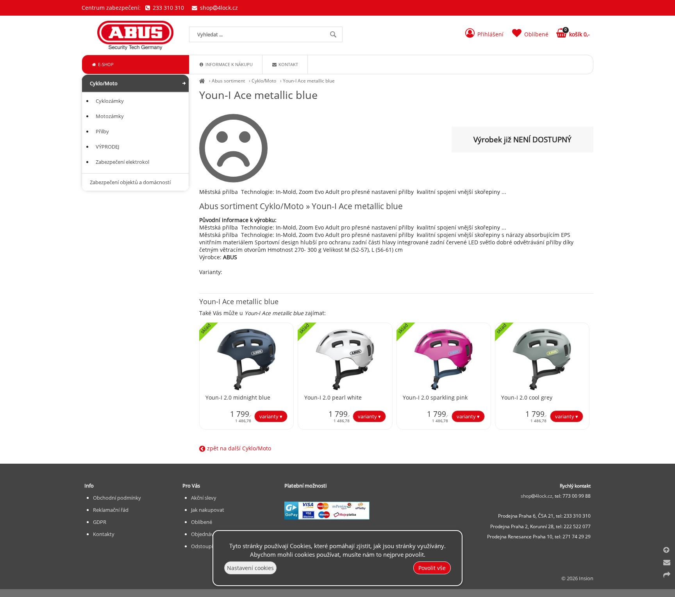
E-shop (105, 64)
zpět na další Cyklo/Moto (238, 448)
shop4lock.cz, (538, 496)
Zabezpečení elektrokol (122, 161)
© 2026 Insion (577, 578)
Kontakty (103, 534)
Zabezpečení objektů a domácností (130, 182)
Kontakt (287, 64)
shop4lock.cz (218, 7)
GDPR (99, 521)
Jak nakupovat (207, 509)
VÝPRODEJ (107, 146)
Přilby (102, 131)
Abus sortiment (228, 80)
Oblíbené (201, 521)
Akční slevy (203, 497)
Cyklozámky (110, 100)
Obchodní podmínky (117, 497)
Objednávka (205, 534)
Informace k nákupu (228, 64)
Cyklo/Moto (264, 80)
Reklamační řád (111, 509)
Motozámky (110, 116)
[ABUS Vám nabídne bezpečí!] (202, 80)
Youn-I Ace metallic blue (309, 80)
